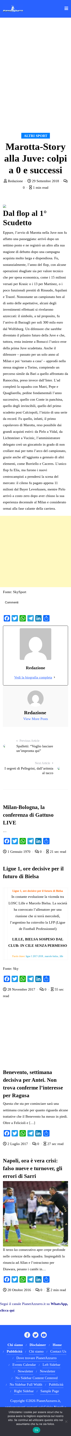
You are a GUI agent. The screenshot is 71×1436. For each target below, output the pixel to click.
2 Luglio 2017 (18, 1144)
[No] (66, 1422)
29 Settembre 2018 (45, 181)
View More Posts (35, 719)
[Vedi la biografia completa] (54, 677)
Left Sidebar (51, 1365)
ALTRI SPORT (35, 136)
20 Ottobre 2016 (19, 1290)
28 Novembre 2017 (21, 989)
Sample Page (49, 1391)
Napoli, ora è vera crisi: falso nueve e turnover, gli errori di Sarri (32, 1168)
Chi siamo (36, 1351)
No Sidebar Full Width (26, 1384)
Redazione (15, 181)
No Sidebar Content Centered (36, 1378)
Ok (36, 1430)
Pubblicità (56, 1384)
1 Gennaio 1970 (19, 852)
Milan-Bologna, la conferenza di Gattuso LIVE (28, 815)
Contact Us (58, 1351)
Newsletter (25, 1371)
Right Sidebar (24, 1391)
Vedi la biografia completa (33, 677)
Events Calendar (24, 1365)
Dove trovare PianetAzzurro (36, 1358)
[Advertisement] (35, 551)
